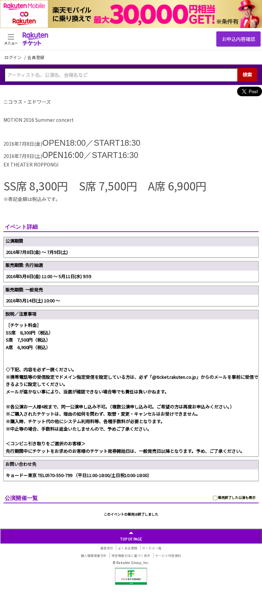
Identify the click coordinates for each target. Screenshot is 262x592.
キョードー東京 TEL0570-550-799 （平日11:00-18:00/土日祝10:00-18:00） (79, 475)
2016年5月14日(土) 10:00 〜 (33, 300)
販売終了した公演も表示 (236, 497)
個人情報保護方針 (94, 555)
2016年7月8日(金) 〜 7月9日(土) (37, 252)
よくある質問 (127, 548)
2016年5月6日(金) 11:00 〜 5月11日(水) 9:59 (48, 276)
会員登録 (36, 57)
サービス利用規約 (168, 555)
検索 (247, 74)
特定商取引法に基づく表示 (131, 555)
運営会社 (106, 548)
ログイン (13, 57)
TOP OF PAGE (131, 539)
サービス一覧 (152, 548)
